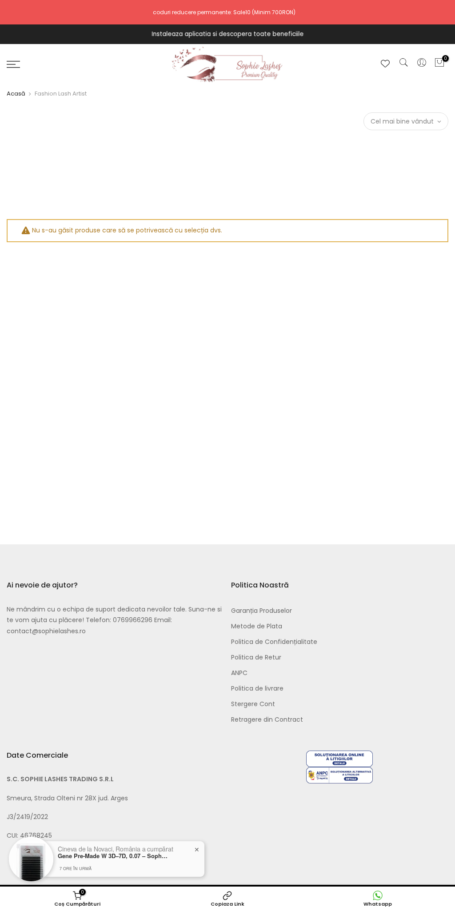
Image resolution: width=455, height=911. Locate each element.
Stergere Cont (253, 703)
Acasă (16, 93)
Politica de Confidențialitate (274, 641)
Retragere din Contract (267, 719)
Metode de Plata (256, 626)
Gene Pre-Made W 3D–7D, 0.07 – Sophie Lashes (113, 855)
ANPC (239, 672)
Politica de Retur (256, 657)
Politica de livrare (257, 688)
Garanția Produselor (261, 610)
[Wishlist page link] (385, 63)
